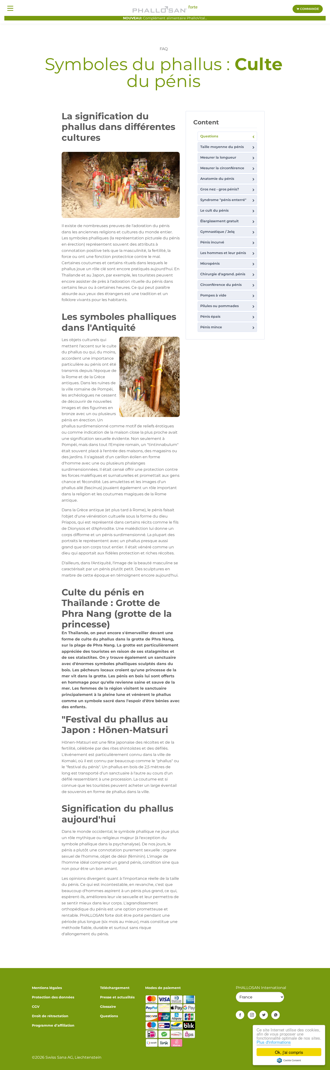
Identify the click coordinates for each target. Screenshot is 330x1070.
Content (206, 122)
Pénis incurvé (212, 242)
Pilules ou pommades (219, 306)
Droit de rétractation (50, 1016)
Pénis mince (211, 327)
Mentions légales (47, 988)
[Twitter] (263, 1015)
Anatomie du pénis (217, 178)
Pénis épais (210, 316)
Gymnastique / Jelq (217, 231)
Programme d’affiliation (53, 1025)
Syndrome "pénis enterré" (223, 200)
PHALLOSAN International (261, 987)
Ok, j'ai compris (289, 1052)
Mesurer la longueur (218, 157)
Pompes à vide (213, 295)
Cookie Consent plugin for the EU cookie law (289, 1060)
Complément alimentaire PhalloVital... (165, 18)
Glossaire (108, 1006)
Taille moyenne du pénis (222, 147)
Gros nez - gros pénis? (219, 189)
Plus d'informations (274, 1042)
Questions (209, 136)
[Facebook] (240, 1015)
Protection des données (53, 997)
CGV (35, 1006)
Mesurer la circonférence (222, 168)
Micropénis (210, 263)
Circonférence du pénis (221, 285)
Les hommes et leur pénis (223, 253)
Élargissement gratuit (219, 221)
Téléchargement (114, 988)
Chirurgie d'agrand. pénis (222, 274)
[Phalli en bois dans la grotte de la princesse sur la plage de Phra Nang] (121, 184)
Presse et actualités (117, 997)
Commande (309, 9)
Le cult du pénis (214, 210)
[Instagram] (252, 1015)
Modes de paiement (163, 988)
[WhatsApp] (275, 1015)
